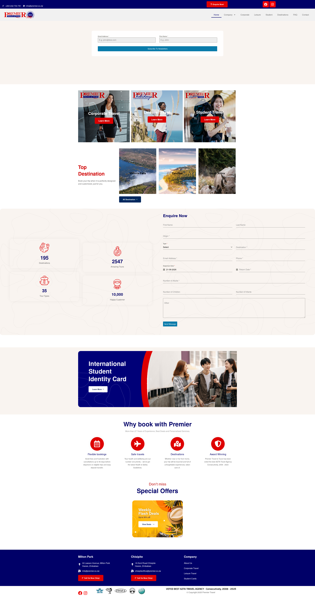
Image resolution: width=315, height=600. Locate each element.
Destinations (282, 14)
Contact (305, 14)
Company (228, 14)
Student (269, 14)
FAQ (295, 14)
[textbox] (197, 247)
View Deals (147, 524)
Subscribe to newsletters (157, 48)
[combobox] (197, 247)
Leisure (257, 14)
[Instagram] (272, 4)
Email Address (103, 36)
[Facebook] (266, 4)
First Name (163, 36)
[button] (234, 379)
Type (165, 243)
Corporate (245, 14)
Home (216, 14)
